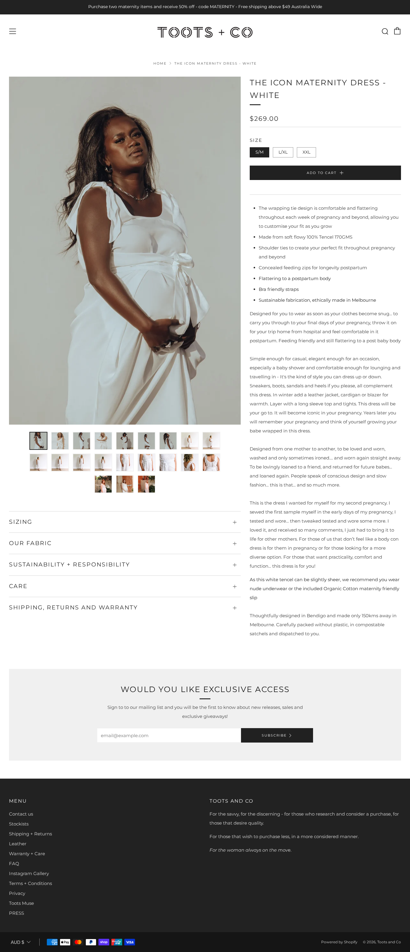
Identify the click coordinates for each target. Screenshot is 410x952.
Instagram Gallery (29, 873)
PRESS (16, 913)
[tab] (38, 441)
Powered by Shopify (339, 942)
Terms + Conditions (30, 883)
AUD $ (17, 942)
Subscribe (274, 735)
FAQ (14, 863)
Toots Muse (21, 903)
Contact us (21, 814)
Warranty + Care (27, 853)
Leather (17, 844)
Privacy (17, 893)
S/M (259, 152)
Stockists (19, 824)
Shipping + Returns (30, 834)
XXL (306, 152)
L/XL (283, 152)
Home (160, 63)
